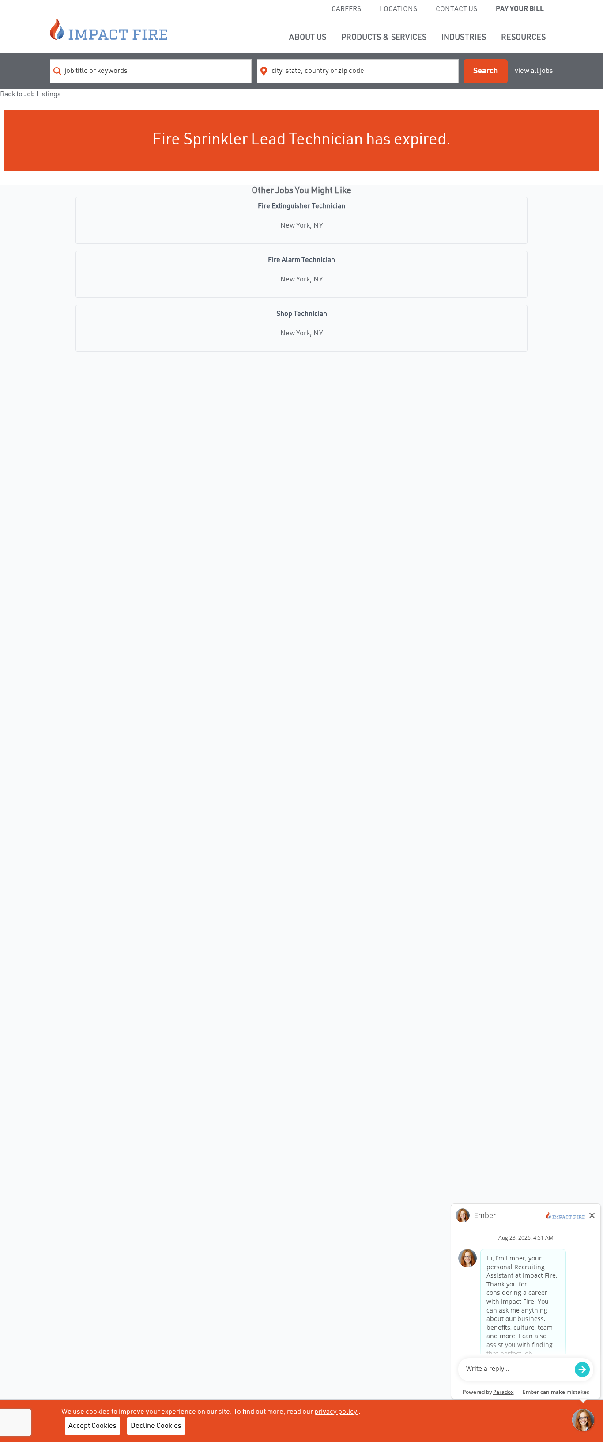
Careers (346, 9)
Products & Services (383, 38)
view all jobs (534, 71)
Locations (398, 9)
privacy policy (336, 1411)
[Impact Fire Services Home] (108, 29)
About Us (307, 38)
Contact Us (456, 9)
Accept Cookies (92, 1426)
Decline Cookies (156, 1426)
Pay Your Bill (520, 9)
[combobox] (151, 71)
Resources (523, 38)
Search (485, 71)
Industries (463, 38)
